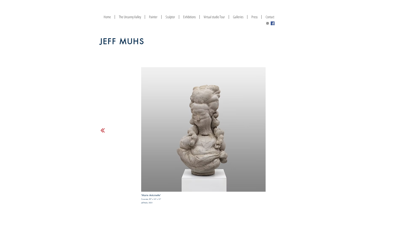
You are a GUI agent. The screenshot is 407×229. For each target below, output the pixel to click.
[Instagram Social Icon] (267, 23)
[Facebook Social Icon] (273, 23)
